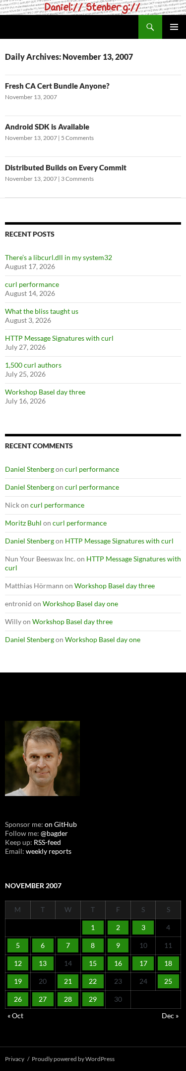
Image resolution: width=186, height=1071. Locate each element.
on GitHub (60, 824)
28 (68, 999)
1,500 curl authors (33, 365)
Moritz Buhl (23, 523)
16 (118, 963)
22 (93, 981)
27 (43, 999)
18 (168, 963)
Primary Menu (174, 27)
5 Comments (77, 137)
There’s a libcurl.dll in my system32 (58, 257)
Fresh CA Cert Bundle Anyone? (57, 85)
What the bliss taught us (41, 311)
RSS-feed (47, 842)
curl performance (32, 284)
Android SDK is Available (47, 126)
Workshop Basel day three (45, 392)
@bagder (54, 833)
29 (93, 999)
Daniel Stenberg (29, 469)
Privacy (14, 1059)
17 (143, 963)
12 (18, 963)
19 (18, 981)
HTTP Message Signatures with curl (59, 338)
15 (93, 963)
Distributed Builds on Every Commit (65, 167)
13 (43, 963)
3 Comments (77, 178)
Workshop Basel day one (80, 603)
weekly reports (48, 851)
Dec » (170, 1015)
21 (68, 981)
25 (168, 981)
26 (18, 999)
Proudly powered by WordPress (73, 1059)
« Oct (15, 1015)
